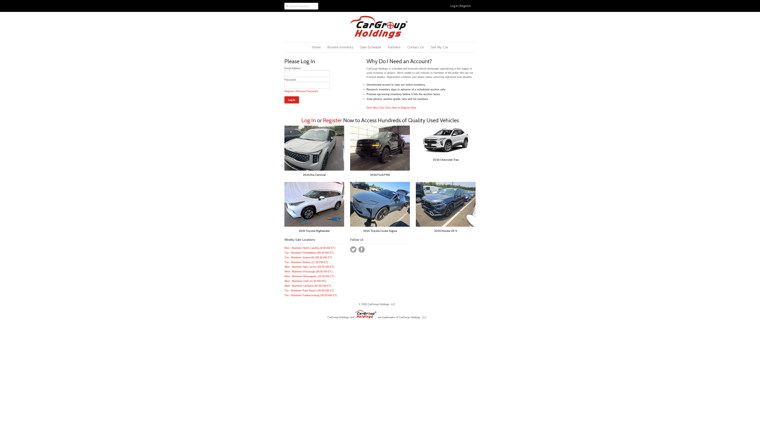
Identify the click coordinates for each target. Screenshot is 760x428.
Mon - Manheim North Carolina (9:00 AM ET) (309, 247)
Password (290, 79)
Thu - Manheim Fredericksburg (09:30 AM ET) (310, 295)
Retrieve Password (307, 91)
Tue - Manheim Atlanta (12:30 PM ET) (306, 262)
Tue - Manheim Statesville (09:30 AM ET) (308, 257)
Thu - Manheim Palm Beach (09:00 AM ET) (309, 290)
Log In (454, 6)
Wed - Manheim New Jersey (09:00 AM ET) (309, 266)
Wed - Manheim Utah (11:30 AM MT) (305, 281)
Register (465, 6)
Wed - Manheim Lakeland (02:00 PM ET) (307, 285)
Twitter (353, 249)
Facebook (361, 249)
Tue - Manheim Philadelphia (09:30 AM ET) (309, 252)
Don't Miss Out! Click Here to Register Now (391, 107)
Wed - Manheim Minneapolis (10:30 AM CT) (309, 276)
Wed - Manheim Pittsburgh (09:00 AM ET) (308, 271)
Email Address (292, 68)
